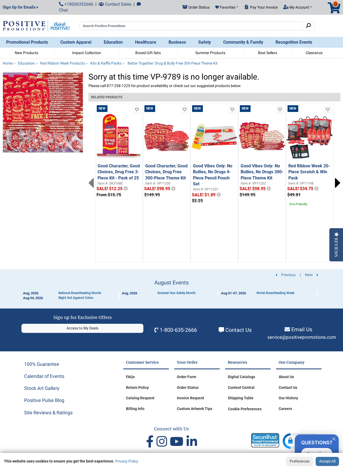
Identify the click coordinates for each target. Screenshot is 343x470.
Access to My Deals (82, 328)
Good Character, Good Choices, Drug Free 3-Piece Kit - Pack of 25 (119, 172)
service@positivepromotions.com (301, 337)
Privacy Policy (126, 461)
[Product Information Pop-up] (126, 188)
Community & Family (243, 42)
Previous (91, 183)
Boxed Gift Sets (148, 53)
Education (113, 42)
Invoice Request (190, 398)
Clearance (314, 53)
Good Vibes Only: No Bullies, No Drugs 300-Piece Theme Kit (262, 172)
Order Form (186, 377)
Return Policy (137, 387)
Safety (204, 42)
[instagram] (163, 442)
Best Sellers (267, 53)
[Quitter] (334, 438)
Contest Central (241, 387)
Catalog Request (140, 398)
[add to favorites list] (136, 109)
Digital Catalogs (241, 377)
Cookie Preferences (245, 409)
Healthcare (145, 42)
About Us (286, 377)
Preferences (300, 461)
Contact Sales (117, 4)
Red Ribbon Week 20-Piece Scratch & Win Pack (309, 172)
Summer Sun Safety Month (176, 293)
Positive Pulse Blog (44, 400)
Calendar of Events (44, 376)
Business (177, 42)
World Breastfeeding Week (275, 293)
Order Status (188, 387)
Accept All (327, 461)
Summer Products (210, 53)
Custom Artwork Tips (194, 409)
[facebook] (151, 442)
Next (337, 183)
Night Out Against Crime (75, 298)
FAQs (130, 377)
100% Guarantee (41, 364)
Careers (285, 409)
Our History (288, 398)
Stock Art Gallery (41, 388)
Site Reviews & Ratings (48, 412)
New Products (26, 53)
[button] (226, 7)
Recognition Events (293, 42)
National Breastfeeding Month (79, 293)
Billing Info (135, 409)
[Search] (308, 26)
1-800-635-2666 (178, 330)
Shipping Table (240, 398)
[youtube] (178, 442)
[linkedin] (192, 442)
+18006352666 (78, 4)
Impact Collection (86, 53)
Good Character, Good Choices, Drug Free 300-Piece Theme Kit (166, 172)
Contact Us (238, 330)
